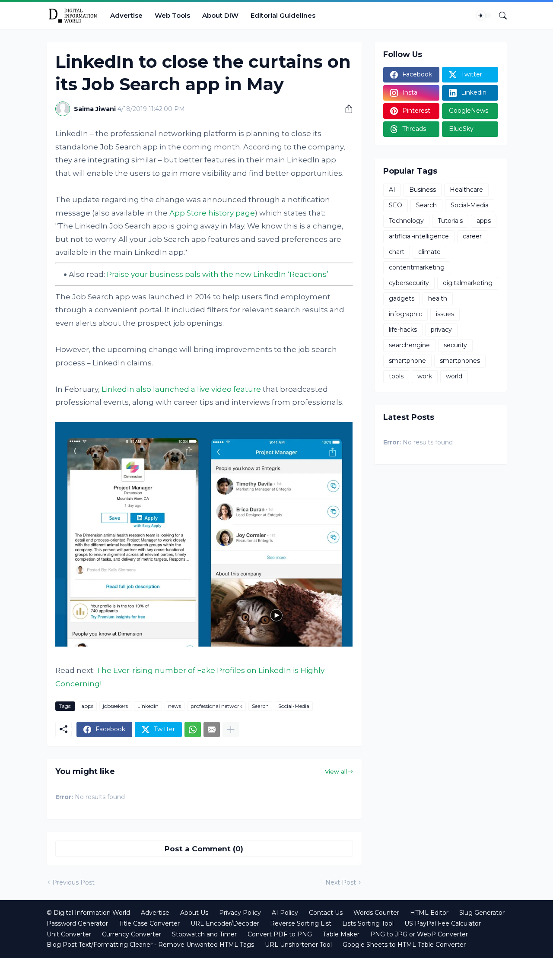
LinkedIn (148, 706)
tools (396, 376)
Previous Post (73, 882)
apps (87, 706)
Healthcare (466, 190)
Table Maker (341, 934)
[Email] (211, 729)
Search (260, 706)
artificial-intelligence (419, 236)
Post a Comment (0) (204, 848)
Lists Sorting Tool (368, 923)
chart (396, 252)
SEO (395, 205)
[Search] (499, 15)
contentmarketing (417, 267)
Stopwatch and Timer (204, 934)
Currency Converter (131, 934)
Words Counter (376, 913)
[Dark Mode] (484, 15)
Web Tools (172, 15)
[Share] (345, 109)
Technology (406, 221)
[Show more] (230, 729)
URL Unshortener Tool (298, 944)
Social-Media (293, 706)
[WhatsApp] (192, 729)
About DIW (220, 15)
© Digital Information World (88, 913)
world (454, 376)
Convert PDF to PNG (280, 934)
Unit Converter (69, 934)
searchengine (409, 345)
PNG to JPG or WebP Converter (419, 934)
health (437, 298)
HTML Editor (429, 913)
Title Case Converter (149, 923)
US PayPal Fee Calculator (442, 923)
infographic (405, 314)
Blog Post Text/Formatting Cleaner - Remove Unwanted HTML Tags (150, 944)
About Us (194, 913)
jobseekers (115, 706)
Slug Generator (482, 913)
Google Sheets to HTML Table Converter (404, 944)
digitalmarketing (468, 283)
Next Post (340, 882)
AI (392, 190)
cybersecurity (409, 283)
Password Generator (77, 923)
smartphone (407, 361)
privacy (441, 329)
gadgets (401, 298)
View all (336, 771)
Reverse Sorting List (300, 923)
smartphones (460, 361)
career (472, 236)
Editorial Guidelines (283, 15)
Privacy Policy (240, 913)
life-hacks (403, 329)
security (455, 345)
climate (429, 252)
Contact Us (326, 913)
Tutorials (450, 221)
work (424, 376)
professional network (216, 706)
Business (422, 190)
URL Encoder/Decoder (225, 923)
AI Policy (285, 913)
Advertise (126, 15)
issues (445, 314)
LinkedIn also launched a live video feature (181, 389)
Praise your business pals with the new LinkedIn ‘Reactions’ (217, 274)
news (174, 706)
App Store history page (212, 213)
